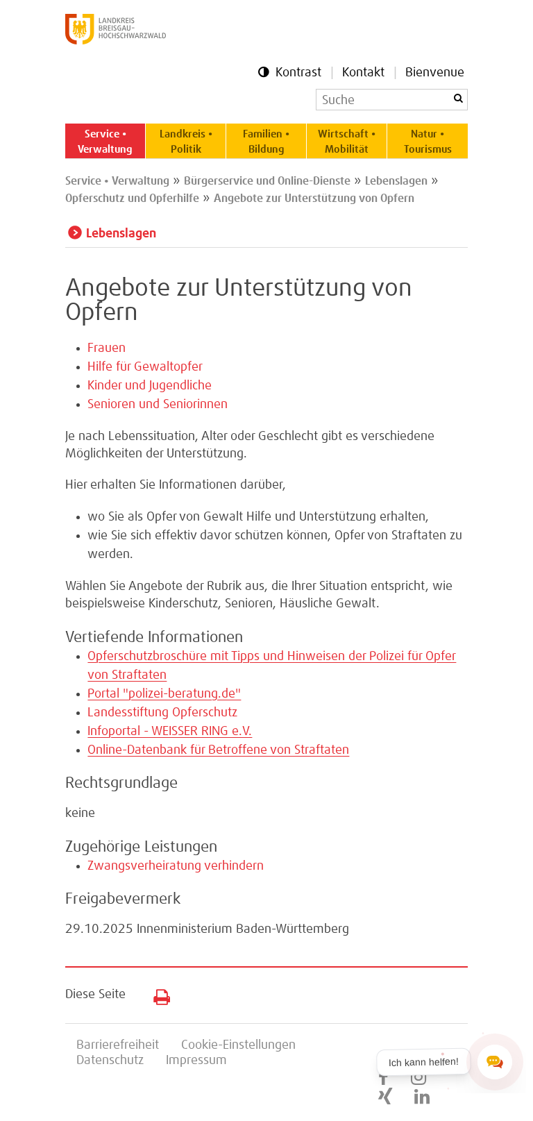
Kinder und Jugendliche (149, 386)
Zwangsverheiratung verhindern (175, 866)
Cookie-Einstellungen (238, 1045)
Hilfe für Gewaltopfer (145, 367)
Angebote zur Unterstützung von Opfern (314, 198)
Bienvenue (434, 73)
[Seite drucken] (156, 993)
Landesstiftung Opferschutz (162, 713)
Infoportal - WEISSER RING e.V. (169, 731)
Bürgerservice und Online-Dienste (267, 181)
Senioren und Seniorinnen (157, 404)
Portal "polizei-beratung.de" (164, 694)
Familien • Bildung (266, 142)
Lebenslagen (396, 181)
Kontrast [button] (298, 73)
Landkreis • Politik (186, 142)
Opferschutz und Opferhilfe (132, 198)
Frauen (106, 348)
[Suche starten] (458, 98)
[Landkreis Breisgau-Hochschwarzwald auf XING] (385, 1097)
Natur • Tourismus (428, 142)
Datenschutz (110, 1060)
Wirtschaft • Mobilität (346, 142)
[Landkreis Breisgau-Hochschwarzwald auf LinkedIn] (422, 1097)
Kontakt (363, 73)
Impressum (196, 1060)
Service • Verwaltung (105, 142)
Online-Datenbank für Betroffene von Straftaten (218, 750)
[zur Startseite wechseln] (115, 41)
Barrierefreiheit (117, 1045)
